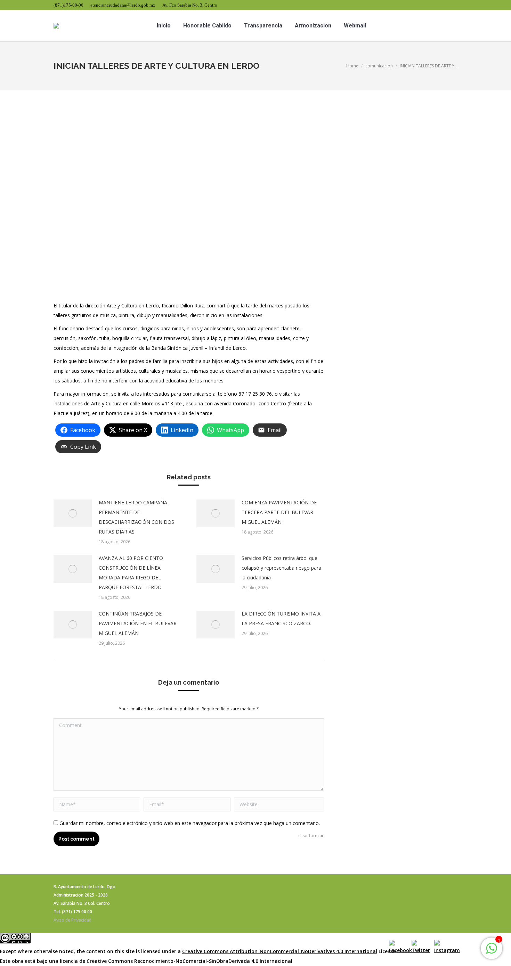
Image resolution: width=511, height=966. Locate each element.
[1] (491, 952)
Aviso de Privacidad (72, 920)
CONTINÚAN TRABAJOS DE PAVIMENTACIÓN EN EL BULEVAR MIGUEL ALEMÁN (138, 623)
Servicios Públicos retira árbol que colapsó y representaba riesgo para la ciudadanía (281, 568)
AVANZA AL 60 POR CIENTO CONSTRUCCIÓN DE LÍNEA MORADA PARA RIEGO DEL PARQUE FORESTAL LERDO (131, 573)
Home (352, 66)
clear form (308, 836)
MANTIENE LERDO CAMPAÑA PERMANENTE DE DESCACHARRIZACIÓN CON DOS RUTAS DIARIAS (136, 517)
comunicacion (379, 66)
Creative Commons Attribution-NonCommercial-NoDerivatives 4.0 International (279, 951)
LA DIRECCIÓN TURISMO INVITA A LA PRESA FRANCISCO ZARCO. (281, 618)
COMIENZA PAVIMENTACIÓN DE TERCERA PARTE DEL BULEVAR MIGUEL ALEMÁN (279, 512)
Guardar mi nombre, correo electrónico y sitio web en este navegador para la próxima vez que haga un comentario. (189, 823)
